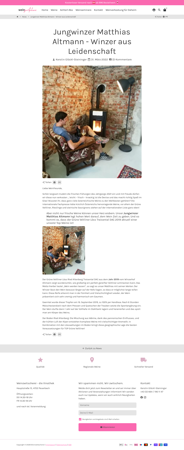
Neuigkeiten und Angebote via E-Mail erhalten (100, 419)
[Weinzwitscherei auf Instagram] (145, 397)
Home (45, 9)
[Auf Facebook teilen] (164, 17)
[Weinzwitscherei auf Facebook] (141, 397)
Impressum (50, 445)
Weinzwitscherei (37, 445)
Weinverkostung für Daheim (121, 9)
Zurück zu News (92, 348)
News (24, 17)
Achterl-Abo (66, 9)
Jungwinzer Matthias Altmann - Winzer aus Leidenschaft (53, 17)
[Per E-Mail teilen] (166, 17)
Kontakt (98, 9)
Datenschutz (62, 445)
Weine (54, 9)
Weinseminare (83, 9)
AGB (69, 445)
